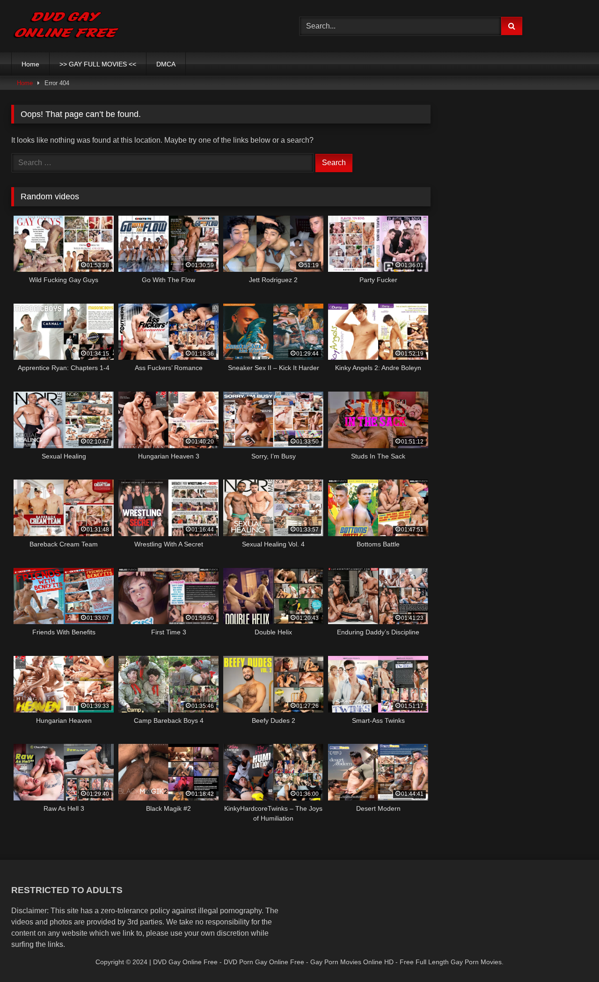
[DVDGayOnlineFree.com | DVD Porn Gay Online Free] (66, 26)
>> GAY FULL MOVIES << (97, 64)
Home (30, 64)
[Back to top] (570, 954)
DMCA (165, 64)
